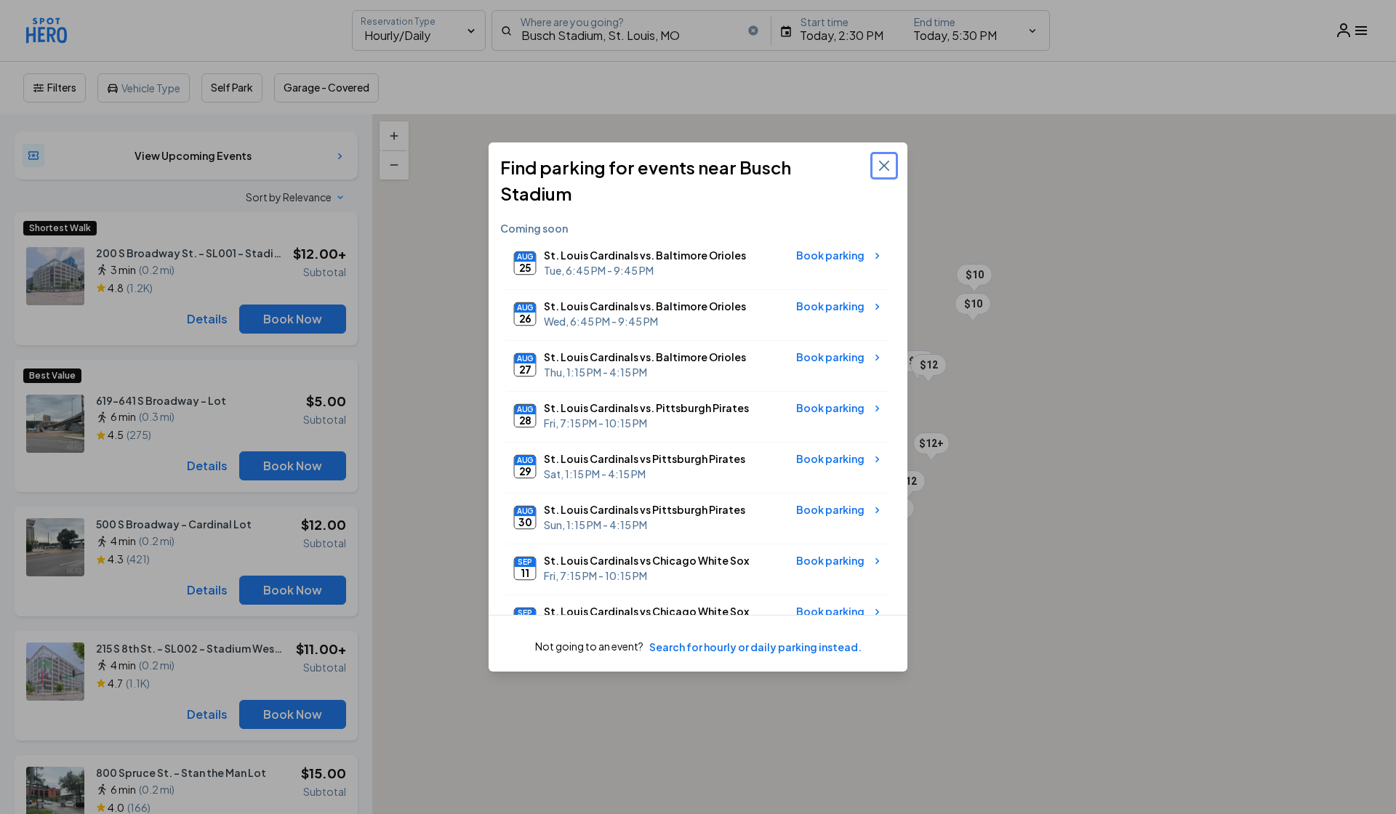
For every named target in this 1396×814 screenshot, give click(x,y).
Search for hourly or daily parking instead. (755, 646)
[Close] (884, 165)
